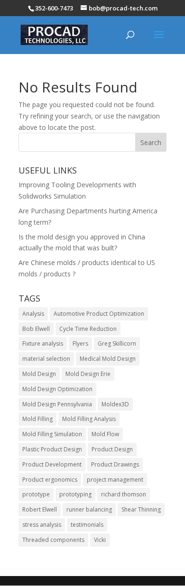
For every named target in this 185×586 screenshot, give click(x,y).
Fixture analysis (42, 343)
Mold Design (39, 374)
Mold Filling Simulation (52, 434)
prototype (36, 494)
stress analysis (41, 525)
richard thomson (123, 494)
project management (115, 480)
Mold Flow (105, 434)
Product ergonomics (49, 480)
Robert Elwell (39, 509)
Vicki (100, 540)
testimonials (87, 525)
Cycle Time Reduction (88, 329)
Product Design (112, 449)
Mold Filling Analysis (89, 419)
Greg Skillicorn (117, 343)
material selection (46, 359)
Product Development (52, 464)
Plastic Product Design (52, 449)
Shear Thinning (141, 509)
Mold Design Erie (88, 374)
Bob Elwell (36, 329)
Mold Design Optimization (57, 389)
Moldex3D (115, 404)
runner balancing (89, 509)
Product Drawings (115, 464)
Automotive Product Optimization (99, 314)
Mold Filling (37, 419)
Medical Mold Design (108, 359)
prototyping (75, 494)
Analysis (33, 314)
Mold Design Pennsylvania (57, 404)
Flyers (80, 343)
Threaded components (53, 540)
